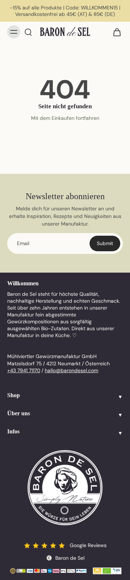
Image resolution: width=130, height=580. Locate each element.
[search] (28, 32)
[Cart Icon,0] (115, 32)
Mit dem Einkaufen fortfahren (65, 118)
